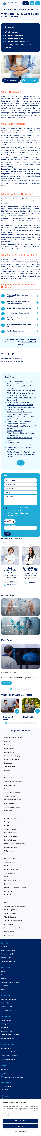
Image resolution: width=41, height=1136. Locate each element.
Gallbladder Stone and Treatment (15, 906)
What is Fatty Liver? (14, 431)
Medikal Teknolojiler (7, 1038)
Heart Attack (8, 810)
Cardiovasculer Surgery (12, 756)
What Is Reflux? (13, 442)
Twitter (6, 1089)
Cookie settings (20, 1131)
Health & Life (5, 1003)
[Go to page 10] (25, 723)
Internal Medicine (10, 575)
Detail (6, 612)
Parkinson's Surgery (11, 869)
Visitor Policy (5, 1027)
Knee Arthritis (8, 891)
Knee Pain (7, 770)
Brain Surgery (8, 745)
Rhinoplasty (8, 763)
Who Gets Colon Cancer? (16, 409)
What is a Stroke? (10, 796)
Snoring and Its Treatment (12, 792)
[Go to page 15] (35, 723)
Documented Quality (7, 954)
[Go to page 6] (16, 723)
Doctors (3, 971)
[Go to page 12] (29, 723)
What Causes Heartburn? (14, 35)
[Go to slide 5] (19, 689)
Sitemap (3, 989)
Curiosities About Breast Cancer (14, 844)
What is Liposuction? (11, 829)
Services (4, 975)
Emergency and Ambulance (10, 982)
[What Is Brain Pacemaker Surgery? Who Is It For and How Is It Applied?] (20, 668)
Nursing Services (6, 1024)
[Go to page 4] (12, 723)
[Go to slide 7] (24, 689)
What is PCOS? (9, 877)
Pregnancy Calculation (8, 1059)
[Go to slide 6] (22, 689)
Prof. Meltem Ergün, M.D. (10, 570)
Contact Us (4, 1069)
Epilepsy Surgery (10, 785)
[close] (37, 1102)
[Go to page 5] (14, 723)
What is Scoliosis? (10, 913)
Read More (6, 682)
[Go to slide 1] (11, 689)
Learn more (6, 1115)
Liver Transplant (9, 858)
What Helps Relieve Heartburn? (16, 38)
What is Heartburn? (12, 32)
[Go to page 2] (8, 723)
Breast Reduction (10, 840)
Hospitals (4, 978)
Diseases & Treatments (26, 9)
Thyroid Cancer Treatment (13, 920)
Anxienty (7, 741)
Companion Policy (7, 1031)
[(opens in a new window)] (8, 353)
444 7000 (7, 1073)
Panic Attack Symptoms (12, 880)
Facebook (7, 1086)
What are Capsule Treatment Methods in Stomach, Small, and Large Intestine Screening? (22, 454)
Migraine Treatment (10, 847)
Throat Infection (9, 767)
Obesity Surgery (9, 862)
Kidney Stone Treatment (12, 759)
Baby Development (10, 789)
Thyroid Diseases (10, 917)
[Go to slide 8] (26, 689)
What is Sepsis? (9, 910)
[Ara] (32, 3)
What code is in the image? (10, 525)
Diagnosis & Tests (6, 1006)
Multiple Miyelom (9, 851)
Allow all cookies (20, 1121)
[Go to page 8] (20, 723)
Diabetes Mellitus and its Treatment (15, 778)
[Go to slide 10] (30, 689)
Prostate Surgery (10, 895)
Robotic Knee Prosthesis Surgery (15, 887)
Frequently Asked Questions (10, 1035)
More (21, 463)
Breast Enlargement (10, 836)
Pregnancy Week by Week (10, 1010)
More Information (10, 581)
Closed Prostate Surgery (12, 800)
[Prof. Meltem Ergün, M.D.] (10, 555)
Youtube (7, 1096)
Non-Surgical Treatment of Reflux (20, 445)
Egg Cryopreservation (11, 818)
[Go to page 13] (31, 723)
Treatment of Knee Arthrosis (13, 781)
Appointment (12, 80)
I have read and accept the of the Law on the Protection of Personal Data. (19, 511)
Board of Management (8, 950)
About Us (4, 947)
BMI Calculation (6, 1048)
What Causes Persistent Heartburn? (18, 41)
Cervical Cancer (9, 873)
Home (3, 9)
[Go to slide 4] (17, 689)
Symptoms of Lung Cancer (13, 737)
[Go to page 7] (18, 723)
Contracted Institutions (8, 961)
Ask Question (30, 80)
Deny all (20, 1126)
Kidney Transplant (10, 822)
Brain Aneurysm (9, 748)
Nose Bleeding (9, 931)
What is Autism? (9, 866)
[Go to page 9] (23, 723)
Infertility (7, 825)
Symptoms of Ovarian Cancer (14, 928)
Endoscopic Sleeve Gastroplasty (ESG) (21, 391)
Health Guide (12, 9)
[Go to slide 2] (13, 689)
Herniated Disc (9, 752)
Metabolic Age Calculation (9, 1052)
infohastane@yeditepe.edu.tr (13, 1077)
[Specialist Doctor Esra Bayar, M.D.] (31, 555)
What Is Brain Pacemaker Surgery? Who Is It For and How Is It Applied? (19, 678)
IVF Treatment (9, 924)
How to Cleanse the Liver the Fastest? (21, 407)
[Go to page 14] (33, 723)
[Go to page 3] (10, 723)
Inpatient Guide (6, 957)
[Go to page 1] (6, 723)
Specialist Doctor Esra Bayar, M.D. (30, 569)
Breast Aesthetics (10, 833)
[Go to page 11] (27, 723)
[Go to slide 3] (15, 689)
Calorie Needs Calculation (9, 1055)
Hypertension (8, 935)
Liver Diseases (9, 803)
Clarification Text (14, 510)
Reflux (6, 902)
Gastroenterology (10, 577)
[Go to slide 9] (28, 689)
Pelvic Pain (8, 884)
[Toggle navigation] (37, 3)
